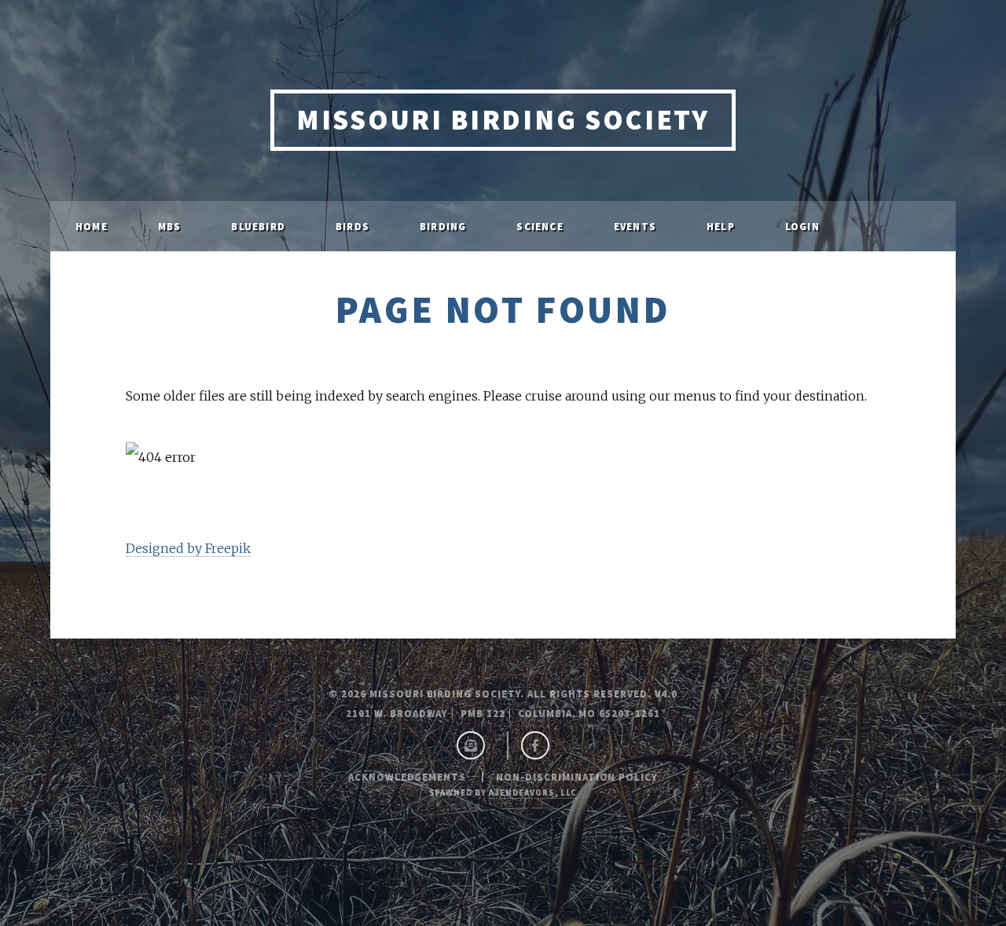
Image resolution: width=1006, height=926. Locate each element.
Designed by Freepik (188, 548)
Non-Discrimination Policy (577, 776)
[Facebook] (535, 746)
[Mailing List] (471, 746)
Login (802, 226)
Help (721, 226)
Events (635, 226)
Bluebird (258, 226)
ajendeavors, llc (533, 793)
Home (91, 226)
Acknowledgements (407, 776)
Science (539, 226)
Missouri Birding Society (503, 119)
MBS (170, 226)
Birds (352, 226)
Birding (443, 226)
